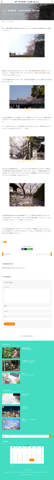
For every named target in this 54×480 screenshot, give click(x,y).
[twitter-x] (25, 336)
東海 (5, 14)
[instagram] (27, 336)
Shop (19, 472)
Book (42, 472)
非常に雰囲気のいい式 (43, 71)
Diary (11, 472)
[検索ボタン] (52, 1)
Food (15, 472)
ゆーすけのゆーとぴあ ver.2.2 (27, 2)
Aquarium (37, 472)
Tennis (23, 472)
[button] (22, 249)
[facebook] (22, 336)
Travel (32, 472)
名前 (5, 305)
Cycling (28, 472)
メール (6, 311)
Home (7, 472)
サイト (5, 316)
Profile (46, 472)
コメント (6, 287)
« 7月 (11, 465)
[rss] (29, 336)
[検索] (32, 336)
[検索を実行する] (50, 436)
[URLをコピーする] (31, 249)
